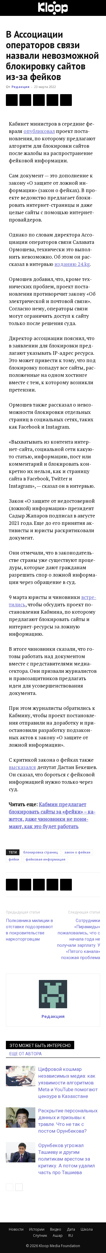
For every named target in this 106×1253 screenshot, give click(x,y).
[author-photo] (53, 1008)
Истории (36, 1229)
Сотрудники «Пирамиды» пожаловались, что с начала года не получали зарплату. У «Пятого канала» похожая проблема (78, 939)
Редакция (20, 86)
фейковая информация (45, 859)
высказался (22, 767)
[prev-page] (9, 1187)
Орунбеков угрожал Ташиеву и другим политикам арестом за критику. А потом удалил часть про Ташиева (66, 1158)
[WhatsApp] (66, 100)
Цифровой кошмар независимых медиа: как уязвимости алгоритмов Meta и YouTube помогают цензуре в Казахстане (68, 1082)
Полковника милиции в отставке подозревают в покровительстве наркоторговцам (29, 930)
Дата (71, 1229)
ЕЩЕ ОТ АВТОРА (25, 1053)
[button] (10, 8)
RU (70, 1235)
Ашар (58, 1235)
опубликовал (39, 131)
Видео (55, 1229)
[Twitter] (25, 100)
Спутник (40, 1235)
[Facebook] (12, 100)
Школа (87, 1229)
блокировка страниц (40, 852)
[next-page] (19, 1187)
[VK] (39, 100)
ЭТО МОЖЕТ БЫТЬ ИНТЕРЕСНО (40, 1045)
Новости (16, 1229)
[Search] (98, 8)
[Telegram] (52, 100)
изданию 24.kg (72, 264)
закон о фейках (77, 852)
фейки (14, 859)
